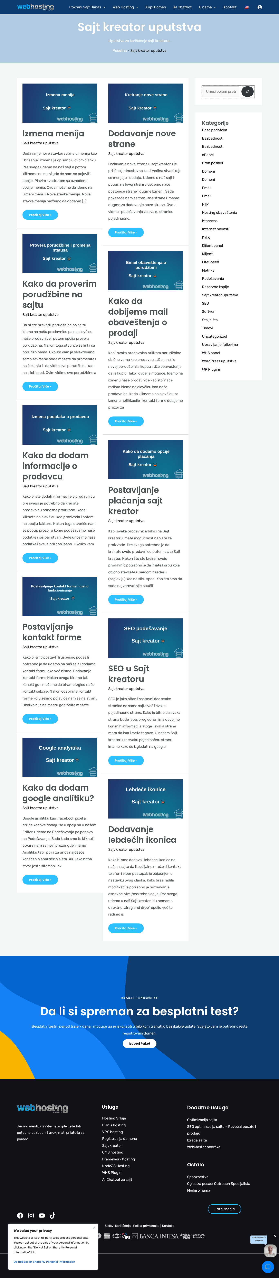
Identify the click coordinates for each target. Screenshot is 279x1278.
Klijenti (207, 254)
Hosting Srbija (114, 1118)
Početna (120, 50)
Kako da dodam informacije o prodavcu (55, 466)
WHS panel (211, 353)
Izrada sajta (197, 1140)
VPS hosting (112, 1132)
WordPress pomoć (31, 1162)
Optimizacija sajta (202, 1120)
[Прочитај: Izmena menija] (59, 103)
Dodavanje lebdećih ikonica (142, 835)
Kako (206, 237)
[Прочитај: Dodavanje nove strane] (145, 103)
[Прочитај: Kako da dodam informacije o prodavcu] (59, 424)
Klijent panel (212, 245)
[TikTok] (52, 1215)
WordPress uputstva (219, 361)
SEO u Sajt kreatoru (128, 674)
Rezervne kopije (215, 287)
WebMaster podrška (203, 1147)
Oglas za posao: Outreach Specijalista (218, 1183)
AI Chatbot (182, 7)
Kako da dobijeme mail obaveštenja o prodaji (138, 317)
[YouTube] (42, 1215)
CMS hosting (112, 1152)
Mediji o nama (198, 1190)
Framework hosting (118, 1159)
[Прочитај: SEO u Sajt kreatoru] (145, 638)
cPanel (208, 155)
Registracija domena (119, 1138)
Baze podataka (214, 130)
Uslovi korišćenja (118, 1226)
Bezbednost (212, 138)
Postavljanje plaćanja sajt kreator (135, 500)
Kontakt (230, 7)
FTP (205, 204)
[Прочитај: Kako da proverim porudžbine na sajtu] (59, 253)
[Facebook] (20, 1215)
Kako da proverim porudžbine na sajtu (59, 294)
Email (206, 188)
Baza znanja (224, 1209)
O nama (205, 7)
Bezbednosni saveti (33, 1194)
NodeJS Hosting (116, 1166)
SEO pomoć (26, 1181)
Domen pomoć (28, 1187)
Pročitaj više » (40, 213)
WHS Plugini (112, 1172)
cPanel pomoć (28, 1174)
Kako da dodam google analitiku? (58, 793)
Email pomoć (27, 1155)
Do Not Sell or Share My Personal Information (44, 1262)
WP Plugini (211, 369)
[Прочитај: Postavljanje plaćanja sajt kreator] (145, 459)
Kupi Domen (156, 7)
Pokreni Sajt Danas (85, 7)
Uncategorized (214, 336)
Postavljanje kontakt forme (51, 632)
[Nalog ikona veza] (259, 7)
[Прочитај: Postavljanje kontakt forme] (59, 596)
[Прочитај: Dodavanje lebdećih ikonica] (145, 799)
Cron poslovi (212, 163)
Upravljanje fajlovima (220, 344)
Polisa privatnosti (146, 1226)
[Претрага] (247, 91)
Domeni (208, 171)
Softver (208, 311)
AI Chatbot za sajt (117, 1179)
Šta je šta (210, 320)
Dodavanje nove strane (142, 139)
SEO (205, 303)
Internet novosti (215, 229)
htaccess (210, 221)
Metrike (208, 270)
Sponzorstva (198, 1177)
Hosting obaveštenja (219, 212)
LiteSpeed (210, 262)
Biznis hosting (114, 1125)
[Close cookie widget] (94, 1228)
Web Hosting (123, 7)
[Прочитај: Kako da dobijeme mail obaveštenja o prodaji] (145, 270)
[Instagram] (31, 1215)
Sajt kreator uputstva (40, 143)
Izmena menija (53, 133)
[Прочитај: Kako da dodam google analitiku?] (59, 757)
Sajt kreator (112, 1145)
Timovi (207, 328)
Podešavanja (213, 278)
